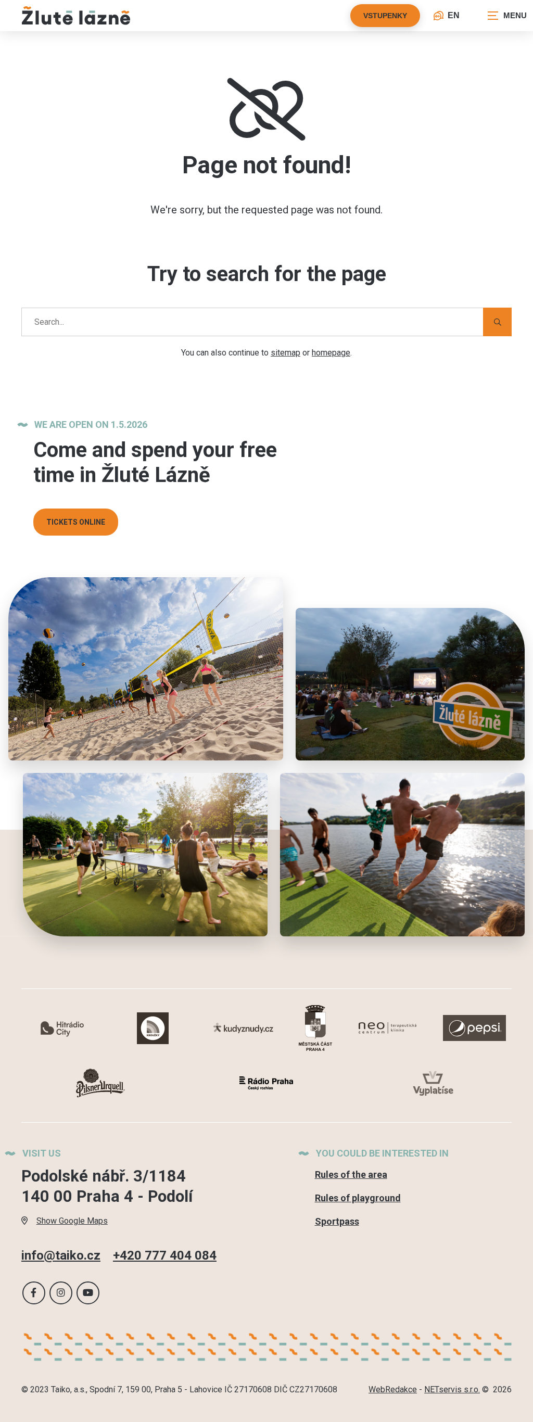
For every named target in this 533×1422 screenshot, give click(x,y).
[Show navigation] (507, 15)
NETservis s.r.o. (452, 1389)
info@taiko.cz (60, 1255)
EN (454, 15)
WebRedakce (393, 1389)
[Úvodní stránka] (76, 15)
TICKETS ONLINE (75, 522)
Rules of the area (351, 1174)
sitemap (285, 353)
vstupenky (385, 15)
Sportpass (337, 1221)
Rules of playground (358, 1197)
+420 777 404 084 (165, 1255)
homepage (331, 353)
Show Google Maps (72, 1221)
